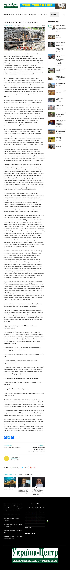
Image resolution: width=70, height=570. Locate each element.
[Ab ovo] (51, 37)
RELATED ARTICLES (10, 474)
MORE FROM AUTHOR (25, 474)
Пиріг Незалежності (61, 91)
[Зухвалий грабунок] (51, 85)
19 (32, 519)
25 (29, 522)
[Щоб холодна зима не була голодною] (51, 131)
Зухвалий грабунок (60, 83)
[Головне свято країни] (51, 100)
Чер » (30, 527)
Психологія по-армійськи (59, 106)
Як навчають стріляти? (59, 138)
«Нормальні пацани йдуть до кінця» (61, 113)
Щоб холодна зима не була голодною (60, 130)
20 (35, 519)
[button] (64, 14)
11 (29, 516)
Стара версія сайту (42, 14)
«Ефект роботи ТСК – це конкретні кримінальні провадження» (61, 122)
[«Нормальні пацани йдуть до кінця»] (51, 114)
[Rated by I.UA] (53, 521)
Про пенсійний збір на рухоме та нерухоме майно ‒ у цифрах (61, 27)
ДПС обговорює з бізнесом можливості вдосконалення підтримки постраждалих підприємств (60, 59)
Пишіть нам (54, 14)
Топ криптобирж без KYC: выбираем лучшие (10, 488)
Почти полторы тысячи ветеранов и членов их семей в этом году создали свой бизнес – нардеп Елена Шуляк (23, 490)
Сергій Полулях (9, 25)
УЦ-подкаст (32, 14)
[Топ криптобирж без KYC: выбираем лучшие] (10, 482)
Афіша (26, 14)
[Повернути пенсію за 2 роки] (51, 70)
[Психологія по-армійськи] (51, 107)
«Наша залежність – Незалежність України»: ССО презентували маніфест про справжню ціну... (61, 46)
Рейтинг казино (30, 533)
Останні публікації (9, 14)
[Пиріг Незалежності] (51, 92)
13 (35, 516)
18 (29, 519)
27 (35, 522)
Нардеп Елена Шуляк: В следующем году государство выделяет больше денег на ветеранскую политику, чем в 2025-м (38, 491)
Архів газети (19, 14)
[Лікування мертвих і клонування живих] (51, 78)
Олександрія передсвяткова (12, 447)
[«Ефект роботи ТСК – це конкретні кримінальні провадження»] (51, 122)
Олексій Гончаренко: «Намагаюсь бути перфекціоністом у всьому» (36, 449)
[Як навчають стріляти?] (51, 139)
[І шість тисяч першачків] (51, 146)
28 (38, 522)
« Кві (26, 527)
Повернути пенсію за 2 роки (60, 69)
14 (37, 516)
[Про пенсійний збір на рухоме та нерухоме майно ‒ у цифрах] (51, 27)
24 (26, 522)
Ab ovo (57, 35)
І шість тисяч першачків (59, 145)
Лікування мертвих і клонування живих (61, 77)
